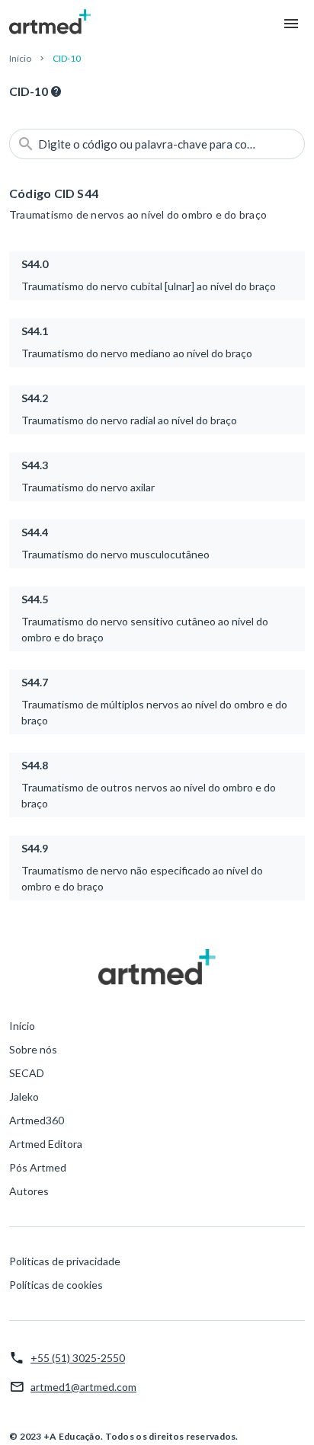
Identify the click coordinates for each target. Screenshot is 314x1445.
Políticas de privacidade (64, 1261)
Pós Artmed (37, 1167)
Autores (29, 1190)
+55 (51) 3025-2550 (77, 1357)
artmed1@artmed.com (83, 1386)
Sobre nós (33, 1049)
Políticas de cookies (56, 1284)
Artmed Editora (45, 1143)
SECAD (26, 1072)
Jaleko (24, 1096)
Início (20, 58)
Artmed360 (36, 1120)
